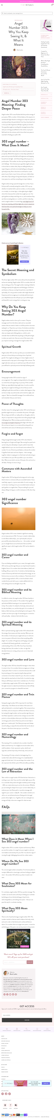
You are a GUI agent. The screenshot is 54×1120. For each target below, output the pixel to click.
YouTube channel (12, 986)
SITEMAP (3, 1048)
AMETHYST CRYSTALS (5, 1057)
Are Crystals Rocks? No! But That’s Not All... (45, 89)
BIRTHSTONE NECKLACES (6, 1052)
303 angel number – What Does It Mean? (11, 89)
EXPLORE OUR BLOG (5, 1041)
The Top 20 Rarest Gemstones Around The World (45, 72)
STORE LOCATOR (4, 1043)
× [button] (50, 1081)
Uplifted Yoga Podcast (17, 989)
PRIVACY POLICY (4, 1116)
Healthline (12, 984)
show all (7, 93)
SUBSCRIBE (27, 1020)
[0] (52, 5)
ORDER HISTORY (4, 1071)
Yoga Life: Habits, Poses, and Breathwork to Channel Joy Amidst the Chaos (17, 979)
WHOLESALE (4, 1045)
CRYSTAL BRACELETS (5, 1050)
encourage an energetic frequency (11, 422)
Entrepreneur (17, 984)
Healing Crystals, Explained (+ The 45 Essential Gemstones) (45, 44)
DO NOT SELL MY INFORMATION (34, 1116)
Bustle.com (24, 984)
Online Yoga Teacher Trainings (11, 981)
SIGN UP (29, 962)
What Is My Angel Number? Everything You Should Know (45, 63)
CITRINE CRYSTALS (5, 1055)
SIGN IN (3, 1067)
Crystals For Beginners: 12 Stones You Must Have (45, 54)
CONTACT (3, 1079)
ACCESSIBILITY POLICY (22, 1116)
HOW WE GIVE (4, 1038)
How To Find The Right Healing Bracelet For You (45, 81)
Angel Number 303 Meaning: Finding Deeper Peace (13, 87)
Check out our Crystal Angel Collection (12, 243)
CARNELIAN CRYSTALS (5, 1060)
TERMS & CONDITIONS (13, 1116)
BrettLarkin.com (25, 991)
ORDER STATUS (4, 1069)
